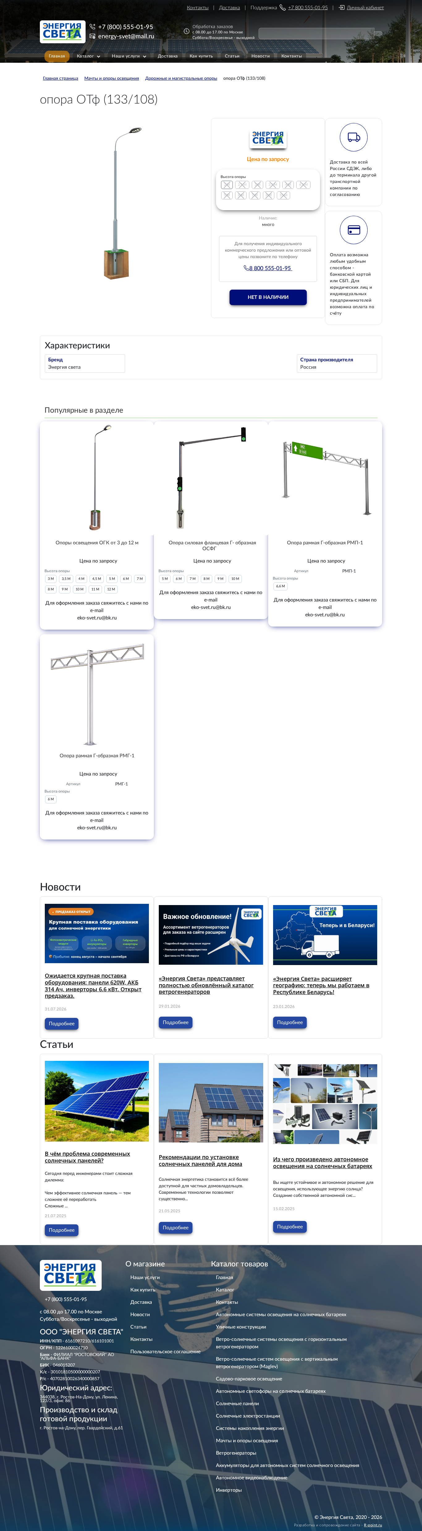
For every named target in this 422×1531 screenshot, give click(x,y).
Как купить (142, 1289)
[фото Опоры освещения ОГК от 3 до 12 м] (97, 478)
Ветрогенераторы (236, 1453)
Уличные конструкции (241, 1327)
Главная (224, 1277)
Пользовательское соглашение (165, 1351)
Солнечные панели (237, 1403)
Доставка (229, 7)
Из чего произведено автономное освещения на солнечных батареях (322, 1162)
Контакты (198, 7)
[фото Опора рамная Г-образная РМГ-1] (97, 691)
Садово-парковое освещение (249, 1378)
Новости (140, 1314)
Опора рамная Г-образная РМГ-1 (97, 755)
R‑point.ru (373, 1525)
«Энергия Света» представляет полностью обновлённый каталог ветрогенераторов (206, 985)
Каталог (225, 1289)
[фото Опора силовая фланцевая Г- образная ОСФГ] (211, 478)
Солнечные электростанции (248, 1416)
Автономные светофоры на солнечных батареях (271, 1391)
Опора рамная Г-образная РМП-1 (325, 542)
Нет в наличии (268, 297)
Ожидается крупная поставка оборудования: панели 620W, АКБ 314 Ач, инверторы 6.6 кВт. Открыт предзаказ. (93, 985)
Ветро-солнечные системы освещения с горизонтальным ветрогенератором (281, 1343)
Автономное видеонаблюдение (251, 1477)
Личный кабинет (365, 7)
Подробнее (61, 1023)
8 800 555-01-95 (270, 268)
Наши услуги (145, 1277)
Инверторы (229, 1490)
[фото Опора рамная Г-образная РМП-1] (325, 478)
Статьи (138, 1327)
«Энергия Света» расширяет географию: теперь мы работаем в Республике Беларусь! (321, 985)
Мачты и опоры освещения (247, 1440)
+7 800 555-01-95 (308, 7)
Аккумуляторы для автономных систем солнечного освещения (287, 1465)
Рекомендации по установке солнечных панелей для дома (200, 1160)
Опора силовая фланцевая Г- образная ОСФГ (212, 545)
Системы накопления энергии (250, 1428)
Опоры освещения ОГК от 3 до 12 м (97, 542)
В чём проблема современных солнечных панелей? (87, 1157)
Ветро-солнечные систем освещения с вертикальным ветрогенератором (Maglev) (277, 1363)
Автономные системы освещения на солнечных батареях (281, 1314)
